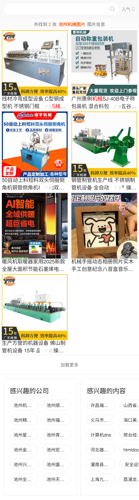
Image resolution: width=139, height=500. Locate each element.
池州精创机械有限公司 (36, 420)
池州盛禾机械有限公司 (69, 464)
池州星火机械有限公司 (36, 434)
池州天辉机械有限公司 (69, 479)
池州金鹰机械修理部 (34, 449)
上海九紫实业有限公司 (112, 479)
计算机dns (100, 434)
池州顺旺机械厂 (62, 405)
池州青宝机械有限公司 (69, 434)
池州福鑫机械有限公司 (69, 420)
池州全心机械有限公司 (36, 479)
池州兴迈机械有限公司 (36, 464)
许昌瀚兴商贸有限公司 (112, 405)
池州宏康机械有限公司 (69, 449)
